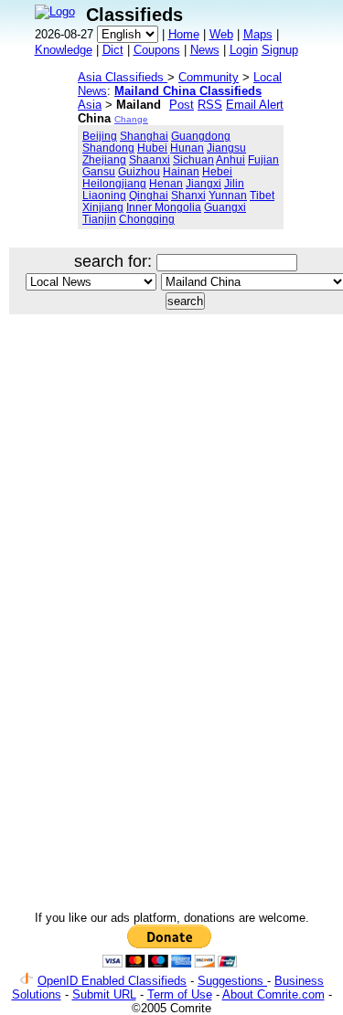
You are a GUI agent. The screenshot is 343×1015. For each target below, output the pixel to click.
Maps (258, 34)
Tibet (262, 195)
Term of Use (179, 994)
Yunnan (228, 195)
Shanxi (188, 195)
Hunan (187, 147)
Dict (112, 50)
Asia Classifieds (122, 77)
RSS (210, 104)
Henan (166, 183)
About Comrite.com (273, 994)
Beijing (99, 136)
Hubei (152, 147)
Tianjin (99, 219)
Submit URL (104, 994)
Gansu (98, 171)
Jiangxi (203, 183)
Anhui (230, 159)
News (205, 50)
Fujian (263, 159)
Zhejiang (104, 159)
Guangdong (200, 136)
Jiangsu (226, 147)
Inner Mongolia (163, 207)
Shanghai (144, 136)
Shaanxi (149, 159)
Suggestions (232, 981)
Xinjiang (102, 207)
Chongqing (147, 219)
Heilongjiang (114, 183)
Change (131, 119)
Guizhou (139, 171)
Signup (280, 50)
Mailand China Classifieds (188, 91)
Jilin (234, 183)
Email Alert (255, 104)
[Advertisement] (171, 513)
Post (181, 104)
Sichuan (193, 159)
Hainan (181, 171)
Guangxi (225, 207)
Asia (90, 104)
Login (244, 50)
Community (208, 77)
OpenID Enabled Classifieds (112, 981)
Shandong (108, 147)
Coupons (157, 50)
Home (183, 34)
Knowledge (63, 50)
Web (221, 34)
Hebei (217, 171)
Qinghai (148, 195)
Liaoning (104, 195)
